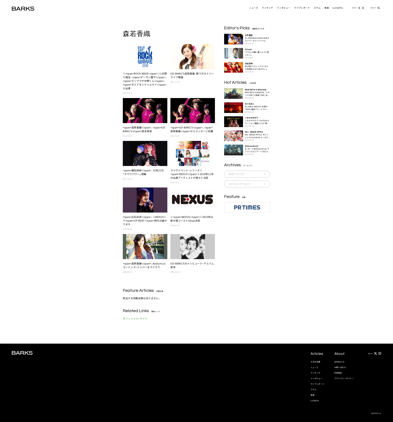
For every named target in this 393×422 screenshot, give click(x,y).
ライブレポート (302, 7)
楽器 (326, 7)
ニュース (253, 7)
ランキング (267, 7)
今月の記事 (315, 361)
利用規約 (338, 372)
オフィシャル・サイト (135, 318)
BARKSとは (339, 361)
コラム (317, 7)
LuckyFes (338, 7)
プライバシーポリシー (344, 378)
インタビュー (283, 7)
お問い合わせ (340, 367)
